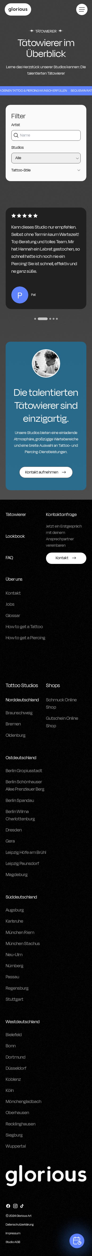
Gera (10, 841)
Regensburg (17, 988)
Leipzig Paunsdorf (22, 863)
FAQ (9, 557)
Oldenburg (15, 735)
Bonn (11, 1046)
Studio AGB (13, 1242)
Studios (17, 147)
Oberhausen (17, 1112)
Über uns (14, 579)
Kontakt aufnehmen (41, 472)
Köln (10, 1090)
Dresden (14, 830)
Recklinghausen (20, 1124)
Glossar (13, 615)
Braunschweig (19, 713)
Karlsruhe (14, 921)
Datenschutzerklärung (19, 1224)
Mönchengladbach (23, 1101)
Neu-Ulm (14, 954)
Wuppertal (16, 1146)
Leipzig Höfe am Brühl (26, 852)
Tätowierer (16, 514)
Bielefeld (14, 1034)
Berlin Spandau (20, 800)
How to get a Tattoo (24, 626)
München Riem (20, 932)
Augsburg (15, 910)
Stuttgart (14, 999)
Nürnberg (14, 965)
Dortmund (15, 1057)
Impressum (13, 1233)
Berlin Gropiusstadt (24, 770)
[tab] (35, 319)
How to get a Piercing (25, 637)
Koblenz (13, 1079)
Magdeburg (17, 874)
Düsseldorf (16, 1068)
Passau (12, 977)
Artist (15, 125)
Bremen (13, 724)
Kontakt (13, 593)
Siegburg (14, 1135)
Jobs (10, 604)
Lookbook (15, 536)
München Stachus (23, 943)
